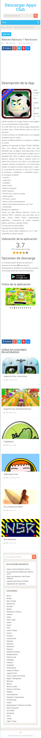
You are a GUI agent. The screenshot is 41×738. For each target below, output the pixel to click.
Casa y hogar (11, 620)
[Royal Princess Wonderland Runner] (20, 397)
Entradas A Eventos (13, 652)
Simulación (10, 713)
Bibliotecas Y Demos (14, 612)
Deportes (10, 641)
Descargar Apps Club (20, 7)
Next (32, 296)
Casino (9, 622)
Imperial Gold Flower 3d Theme (17, 581)
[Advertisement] (20, 67)
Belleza (9, 609)
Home (3, 27)
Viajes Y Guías (11, 721)
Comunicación (11, 638)
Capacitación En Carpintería (16, 584)
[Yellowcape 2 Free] (20, 463)
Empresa (10, 649)
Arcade (9, 27)
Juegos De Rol (12, 673)
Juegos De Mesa (13, 670)
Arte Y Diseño (11, 601)
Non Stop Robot (10, 539)
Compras (10, 636)
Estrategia (10, 660)
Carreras (9, 614)
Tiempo (9, 719)
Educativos (10, 646)
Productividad (11, 700)
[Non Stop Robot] (20, 528)
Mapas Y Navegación (14, 678)
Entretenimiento (12, 654)
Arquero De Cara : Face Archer (15, 376)
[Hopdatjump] (20, 430)
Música (9, 684)
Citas (8, 628)
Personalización (12, 694)
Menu (4, 22)
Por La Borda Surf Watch (13, 507)
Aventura (10, 606)
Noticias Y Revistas (13, 689)
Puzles (9, 702)
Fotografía (10, 665)
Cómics (9, 633)
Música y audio (12, 686)
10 (28, 307)
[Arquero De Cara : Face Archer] (20, 365)
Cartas (9, 617)
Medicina (10, 681)
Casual (9, 625)
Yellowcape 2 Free (11, 474)
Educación (10, 644)
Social (9, 716)
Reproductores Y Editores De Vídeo (19, 705)
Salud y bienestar (13, 708)
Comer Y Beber (12, 630)
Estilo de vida (11, 657)
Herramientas (11, 668)
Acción (9, 596)
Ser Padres (10, 711)
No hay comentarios (27, 43)
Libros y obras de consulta (16, 676)
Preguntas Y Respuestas (15, 697)
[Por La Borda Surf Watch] (20, 495)
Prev (8, 296)
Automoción (11, 604)
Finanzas (10, 662)
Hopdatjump (9, 442)
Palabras (10, 692)
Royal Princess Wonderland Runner (17, 409)
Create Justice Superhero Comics (18, 569)
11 (30, 307)
